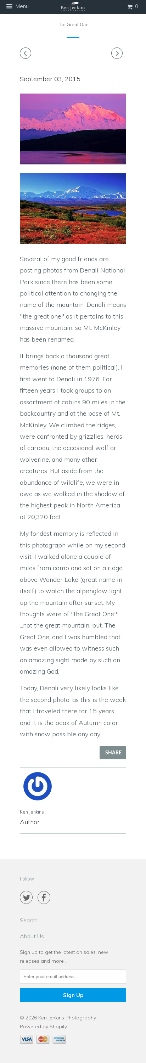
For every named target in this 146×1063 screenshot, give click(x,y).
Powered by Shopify (43, 1026)
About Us (32, 936)
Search (29, 920)
